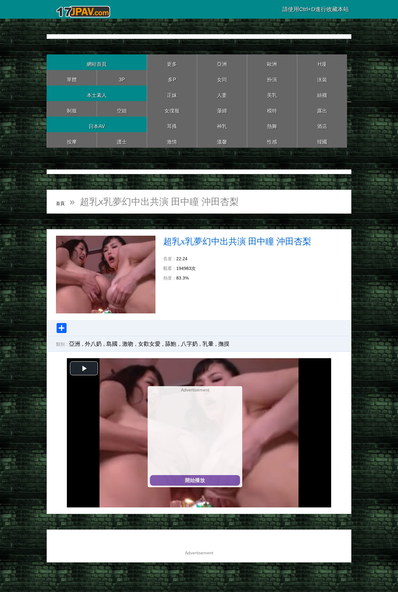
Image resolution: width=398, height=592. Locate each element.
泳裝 (322, 77)
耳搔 (172, 124)
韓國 (322, 139)
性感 (272, 139)
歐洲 (272, 62)
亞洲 (222, 62)
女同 (222, 77)
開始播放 (195, 480)
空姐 (122, 108)
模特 (272, 108)
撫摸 (223, 344)
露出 (322, 108)
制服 (72, 108)
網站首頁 (96, 62)
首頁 (65, 202)
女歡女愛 (149, 344)
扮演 (272, 77)
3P (122, 77)
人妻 (222, 93)
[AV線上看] (84, 9)
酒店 (322, 124)
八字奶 (189, 344)
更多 (172, 62)
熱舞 (272, 124)
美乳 (272, 93)
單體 (72, 77)
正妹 (172, 93)
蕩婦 (222, 108)
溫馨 (222, 139)
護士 (122, 139)
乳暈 (208, 344)
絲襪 (322, 93)
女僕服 (172, 108)
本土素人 (96, 93)
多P (172, 77)
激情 (172, 139)
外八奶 (93, 344)
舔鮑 (170, 344)
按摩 (72, 139)
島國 (112, 344)
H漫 (322, 62)
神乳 (222, 124)
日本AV (97, 124)
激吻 (127, 344)
